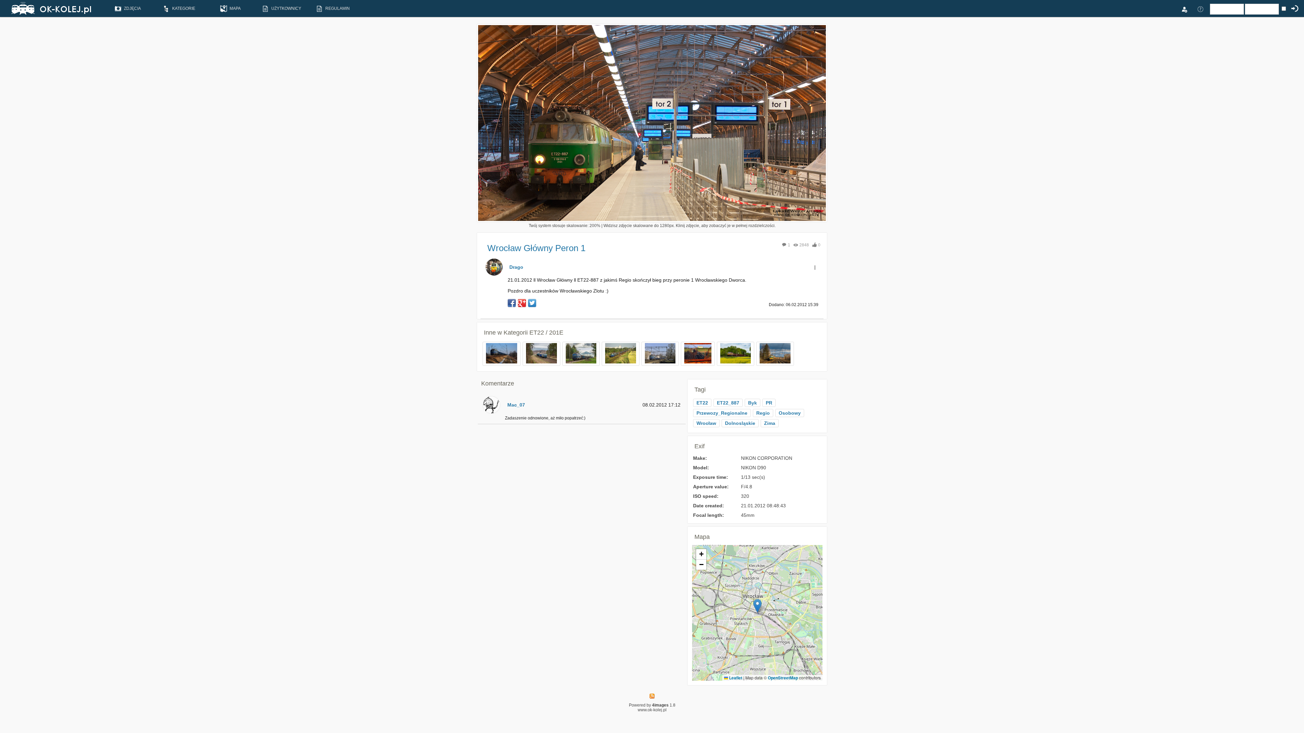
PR (769, 403)
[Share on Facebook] (512, 303)
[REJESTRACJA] (1184, 9)
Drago (516, 267)
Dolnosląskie (740, 423)
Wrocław (706, 423)
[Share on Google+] (522, 303)
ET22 (702, 403)
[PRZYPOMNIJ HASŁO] (1200, 9)
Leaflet (735, 678)
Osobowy (790, 413)
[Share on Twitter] (532, 303)
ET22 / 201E (546, 332)
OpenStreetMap (783, 678)
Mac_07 (516, 405)
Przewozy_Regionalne (721, 413)
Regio (763, 413)
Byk (752, 403)
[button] (757, 606)
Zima (769, 423)
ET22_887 (728, 403)
